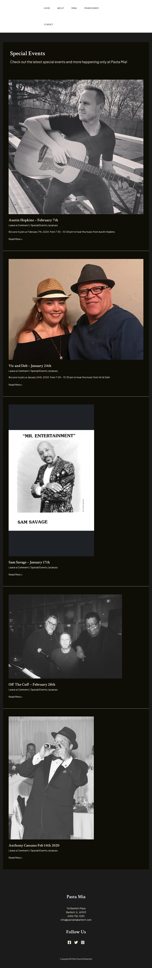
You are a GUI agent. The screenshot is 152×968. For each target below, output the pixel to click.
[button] (133, 16)
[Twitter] (76, 942)
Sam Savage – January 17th (29, 562)
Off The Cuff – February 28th (32, 684)
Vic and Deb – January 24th (30, 365)
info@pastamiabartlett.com (76, 919)
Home (47, 8)
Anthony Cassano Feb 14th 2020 (34, 845)
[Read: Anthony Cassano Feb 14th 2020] (51, 777)
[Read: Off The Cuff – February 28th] (65, 636)
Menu (74, 8)
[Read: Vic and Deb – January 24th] (76, 309)
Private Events (91, 8)
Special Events (39, 225)
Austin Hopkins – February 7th (33, 220)
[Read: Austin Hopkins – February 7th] (76, 146)
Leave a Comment (19, 225)
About (60, 8)
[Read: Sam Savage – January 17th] (51, 480)
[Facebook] (69, 942)
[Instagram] (83, 942)
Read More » (15, 239)
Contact (48, 24)
